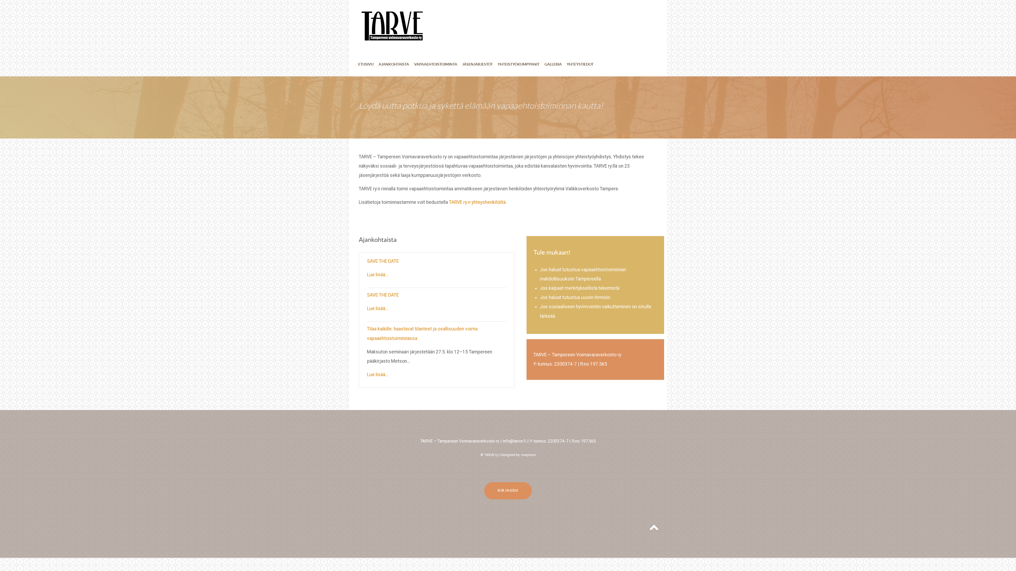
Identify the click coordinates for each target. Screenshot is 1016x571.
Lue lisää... (377, 274)
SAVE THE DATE (383, 261)
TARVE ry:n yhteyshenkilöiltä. (478, 202)
